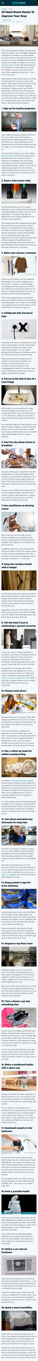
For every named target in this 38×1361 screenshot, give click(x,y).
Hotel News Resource (19, 780)
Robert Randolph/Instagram (29, 588)
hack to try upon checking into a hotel (15, 678)
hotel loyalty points (11, 156)
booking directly (12, 731)
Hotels (11, 9)
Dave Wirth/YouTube (30, 1329)
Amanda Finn (7, 20)
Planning (4, 9)
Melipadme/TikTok (31, 1273)
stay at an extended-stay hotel (12, 874)
